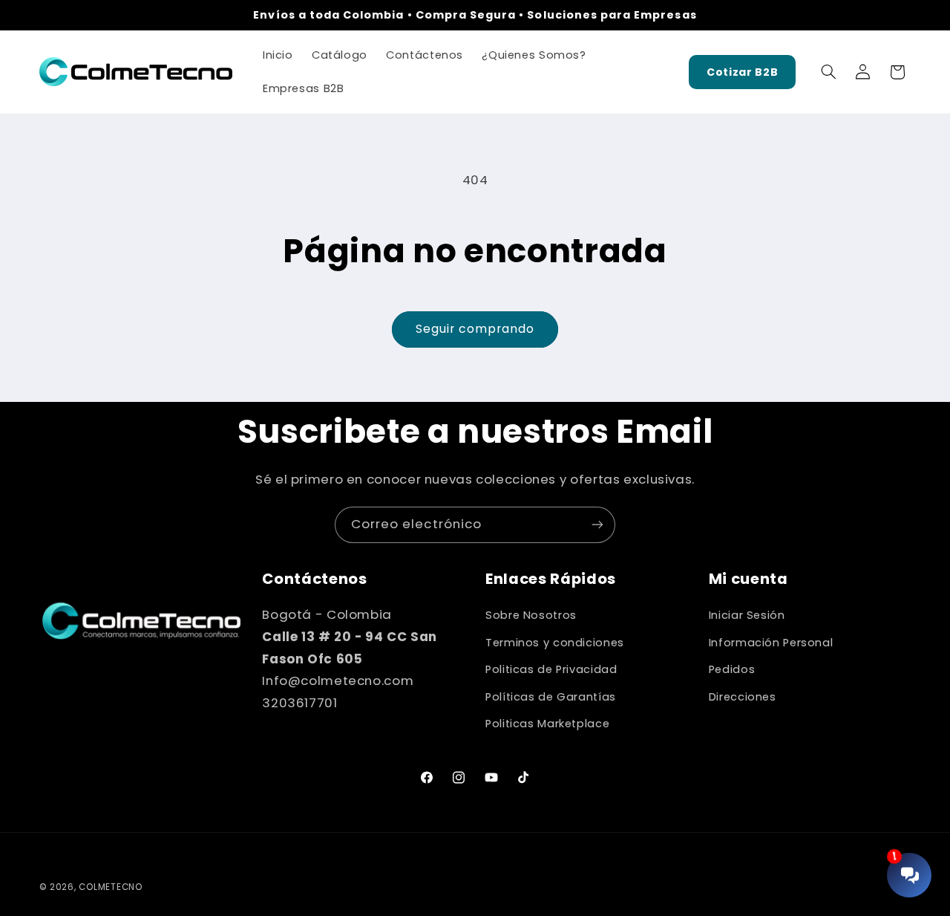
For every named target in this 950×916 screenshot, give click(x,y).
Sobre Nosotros (531, 615)
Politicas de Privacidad (551, 669)
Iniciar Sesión (747, 615)
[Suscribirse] (597, 525)
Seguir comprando (475, 328)
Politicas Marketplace (547, 723)
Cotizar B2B (742, 72)
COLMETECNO (110, 887)
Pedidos (732, 669)
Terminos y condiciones (554, 642)
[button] (828, 72)
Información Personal (771, 642)
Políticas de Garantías (550, 696)
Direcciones (742, 696)
